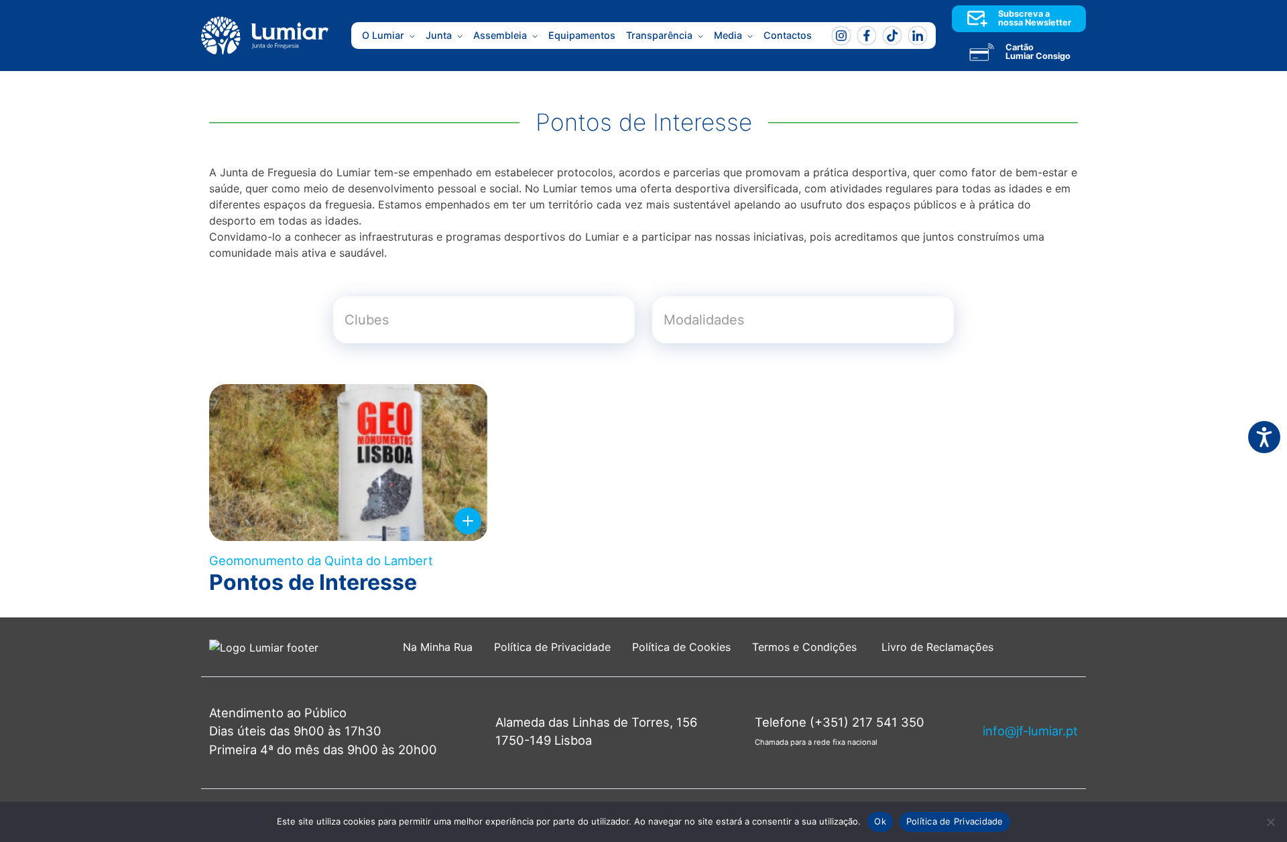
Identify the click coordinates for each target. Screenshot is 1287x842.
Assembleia (500, 35)
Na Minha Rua (438, 647)
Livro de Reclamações (937, 647)
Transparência (659, 35)
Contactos (787, 35)
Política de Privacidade (552, 647)
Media (728, 35)
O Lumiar (383, 35)
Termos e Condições (806, 647)
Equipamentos (581, 35)
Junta (439, 35)
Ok (880, 821)
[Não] (1270, 822)
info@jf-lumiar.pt (1030, 730)
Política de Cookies (681, 647)
